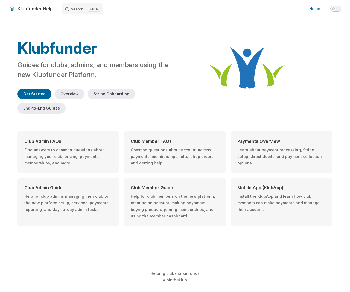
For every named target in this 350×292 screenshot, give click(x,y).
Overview (69, 94)
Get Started (34, 94)
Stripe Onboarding (111, 94)
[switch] (335, 9)
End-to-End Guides (41, 108)
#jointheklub (175, 280)
